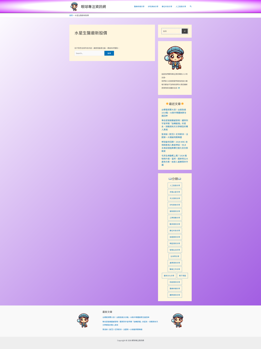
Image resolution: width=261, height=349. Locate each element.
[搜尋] (185, 31)
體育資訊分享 (175, 295)
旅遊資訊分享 (175, 237)
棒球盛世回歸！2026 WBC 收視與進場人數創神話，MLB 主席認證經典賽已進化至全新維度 (174, 146)
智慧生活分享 (175, 250)
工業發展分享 (175, 217)
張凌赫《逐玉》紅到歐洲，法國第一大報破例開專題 (174, 136)
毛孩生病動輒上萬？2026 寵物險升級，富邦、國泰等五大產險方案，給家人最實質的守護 (174, 160)
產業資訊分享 (175, 262)
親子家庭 (182, 275)
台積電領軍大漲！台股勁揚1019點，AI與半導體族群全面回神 (173, 112)
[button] (191, 6)
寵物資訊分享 (175, 211)
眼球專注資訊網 (93, 6)
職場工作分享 (175, 269)
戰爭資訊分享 (175, 224)
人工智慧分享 (181, 6)
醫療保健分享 (139, 6)
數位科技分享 (167, 6)
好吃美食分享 (153, 6)
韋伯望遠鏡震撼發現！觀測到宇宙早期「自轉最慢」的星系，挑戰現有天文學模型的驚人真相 (174, 125)
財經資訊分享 (175, 282)
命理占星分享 (175, 192)
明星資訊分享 (175, 243)
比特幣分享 (175, 256)
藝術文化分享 (169, 275)
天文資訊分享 (175, 198)
